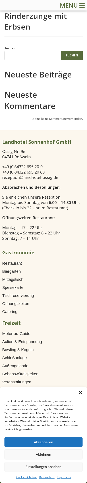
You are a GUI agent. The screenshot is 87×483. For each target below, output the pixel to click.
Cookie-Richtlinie (26, 477)
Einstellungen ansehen (43, 466)
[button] (80, 392)
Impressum (64, 477)
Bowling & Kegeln (18, 350)
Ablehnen (43, 454)
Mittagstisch (12, 279)
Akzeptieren (43, 442)
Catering (9, 311)
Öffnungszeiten (15, 303)
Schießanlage (14, 358)
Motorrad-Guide (16, 333)
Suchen (9, 48)
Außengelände (15, 366)
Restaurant (12, 263)
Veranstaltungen (16, 382)
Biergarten (11, 271)
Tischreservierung (18, 295)
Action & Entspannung (22, 341)
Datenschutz (47, 477)
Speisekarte (12, 287)
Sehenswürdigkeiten (20, 374)
